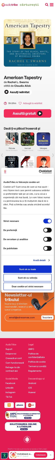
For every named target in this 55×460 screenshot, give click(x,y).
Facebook (10, 383)
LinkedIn (9, 387)
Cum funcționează (15, 363)
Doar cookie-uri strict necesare (27, 286)
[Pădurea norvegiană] (12, 139)
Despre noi (11, 353)
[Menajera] (43, 139)
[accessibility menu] (4, 456)
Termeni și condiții (37, 366)
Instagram (10, 392)
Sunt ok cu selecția (27, 278)
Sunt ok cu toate (27, 269)
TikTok (9, 397)
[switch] (47, 230)
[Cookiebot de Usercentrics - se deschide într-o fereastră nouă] (39, 172)
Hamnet (27, 148)
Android (32, 383)
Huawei (31, 392)
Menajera (43, 148)
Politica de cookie (37, 361)
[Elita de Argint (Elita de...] (12, 163)
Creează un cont (14, 358)
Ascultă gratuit (24, 113)
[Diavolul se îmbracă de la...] (27, 163)
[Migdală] (43, 163)
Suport (9, 349)
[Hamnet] (27, 139)
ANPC (31, 349)
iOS (30, 387)
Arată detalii (39, 260)
